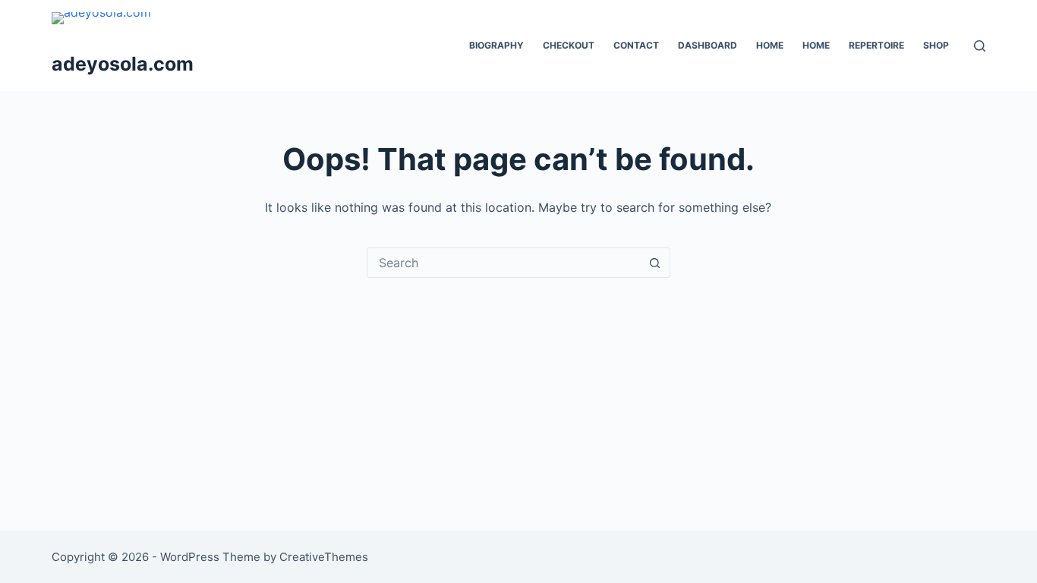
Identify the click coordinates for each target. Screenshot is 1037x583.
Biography (496, 45)
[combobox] (504, 262)
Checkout (568, 45)
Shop (936, 45)
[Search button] (655, 262)
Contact (636, 45)
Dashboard (707, 45)
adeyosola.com (123, 63)
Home (769, 45)
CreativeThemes (323, 557)
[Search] (979, 46)
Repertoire (876, 45)
